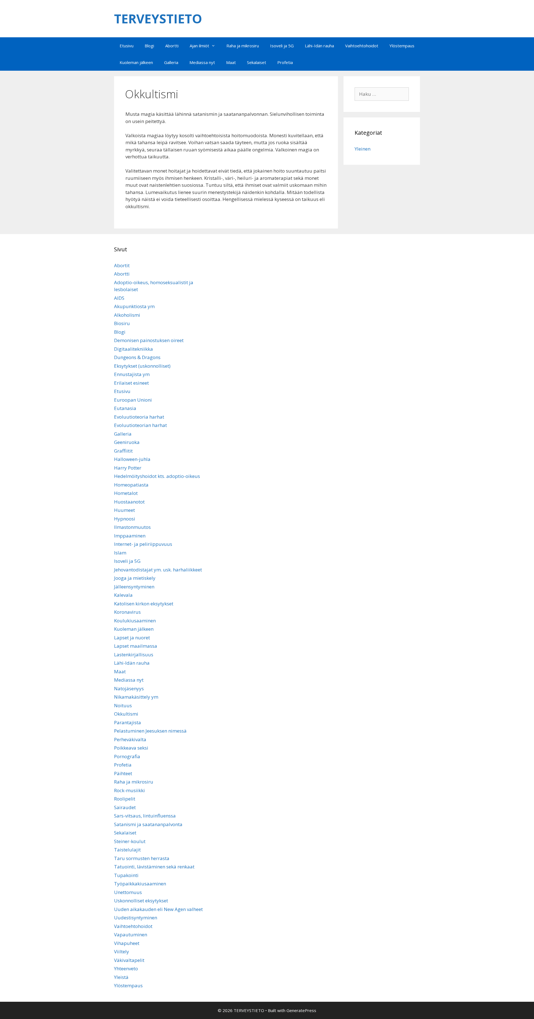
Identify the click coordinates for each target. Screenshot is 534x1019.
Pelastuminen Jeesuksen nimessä (150, 731)
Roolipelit (124, 798)
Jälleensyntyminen (134, 586)
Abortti (172, 45)
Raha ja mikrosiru (242, 45)
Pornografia (127, 756)
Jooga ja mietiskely (134, 578)
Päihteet (123, 773)
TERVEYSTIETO (158, 18)
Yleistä (121, 977)
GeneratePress (301, 1010)
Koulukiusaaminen (135, 620)
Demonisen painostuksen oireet (149, 340)
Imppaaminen (129, 535)
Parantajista (127, 722)
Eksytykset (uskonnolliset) (142, 366)
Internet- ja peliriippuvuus (143, 544)
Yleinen (362, 149)
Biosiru (122, 323)
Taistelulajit (127, 849)
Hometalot (126, 493)
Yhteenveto (126, 968)
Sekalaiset (256, 62)
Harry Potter (127, 468)
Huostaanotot (129, 502)
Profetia (285, 62)
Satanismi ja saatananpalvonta (148, 824)
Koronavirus (127, 612)
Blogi (149, 45)
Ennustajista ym (132, 374)
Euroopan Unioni (133, 400)
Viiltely (121, 951)
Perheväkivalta (130, 739)
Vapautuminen (130, 934)
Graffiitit (123, 451)
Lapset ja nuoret (132, 637)
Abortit (122, 265)
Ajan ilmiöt (199, 45)
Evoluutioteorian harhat (140, 425)
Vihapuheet (126, 943)
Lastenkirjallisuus (133, 654)
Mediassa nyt (202, 62)
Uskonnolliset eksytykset (141, 900)
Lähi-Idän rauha (319, 45)
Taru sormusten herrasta (141, 858)
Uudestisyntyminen (135, 917)
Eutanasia (125, 408)
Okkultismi (126, 714)
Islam (120, 552)
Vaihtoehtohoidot (361, 45)
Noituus (123, 705)
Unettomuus (128, 892)
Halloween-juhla (132, 459)
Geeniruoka (127, 442)
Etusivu (127, 45)
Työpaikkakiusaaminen (140, 883)
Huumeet (124, 510)
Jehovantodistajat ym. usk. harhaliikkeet (158, 569)
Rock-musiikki (129, 790)
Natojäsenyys (129, 688)
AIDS (119, 298)
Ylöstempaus (401, 45)
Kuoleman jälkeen (136, 62)
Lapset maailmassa (135, 646)
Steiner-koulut (129, 841)
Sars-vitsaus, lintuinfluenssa (145, 815)
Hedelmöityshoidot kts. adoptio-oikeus (157, 476)
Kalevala (123, 595)
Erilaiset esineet (131, 383)
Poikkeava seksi (131, 748)
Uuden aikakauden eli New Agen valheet (158, 909)
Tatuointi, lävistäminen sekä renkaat (154, 866)
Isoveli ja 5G (282, 45)
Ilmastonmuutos (132, 527)
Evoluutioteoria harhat (139, 417)
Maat (231, 62)
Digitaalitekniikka (133, 349)
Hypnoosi (124, 518)
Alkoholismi (127, 315)
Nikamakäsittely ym (136, 697)
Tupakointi (126, 875)
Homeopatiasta (131, 485)
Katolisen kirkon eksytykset (143, 603)
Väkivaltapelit (129, 960)
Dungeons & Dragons (137, 357)
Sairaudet (125, 807)
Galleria (171, 62)
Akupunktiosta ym (134, 306)
